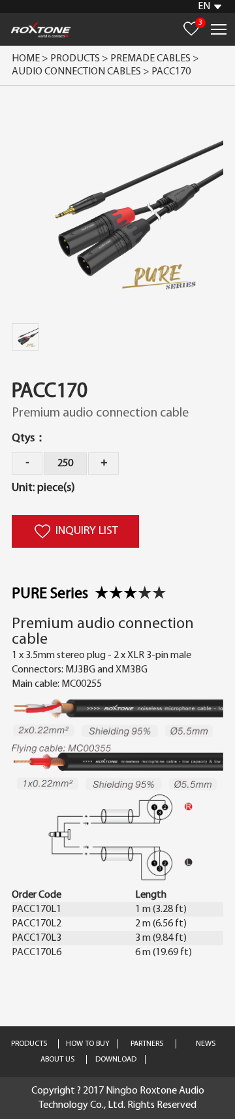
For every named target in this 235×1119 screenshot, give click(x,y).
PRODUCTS (29, 1044)
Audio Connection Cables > (81, 72)
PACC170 (171, 72)
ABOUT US (57, 1060)
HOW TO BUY (88, 1044)
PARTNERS (147, 1044)
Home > (30, 59)
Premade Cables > (155, 59)
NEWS (205, 1044)
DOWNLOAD (115, 1060)
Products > (79, 59)
